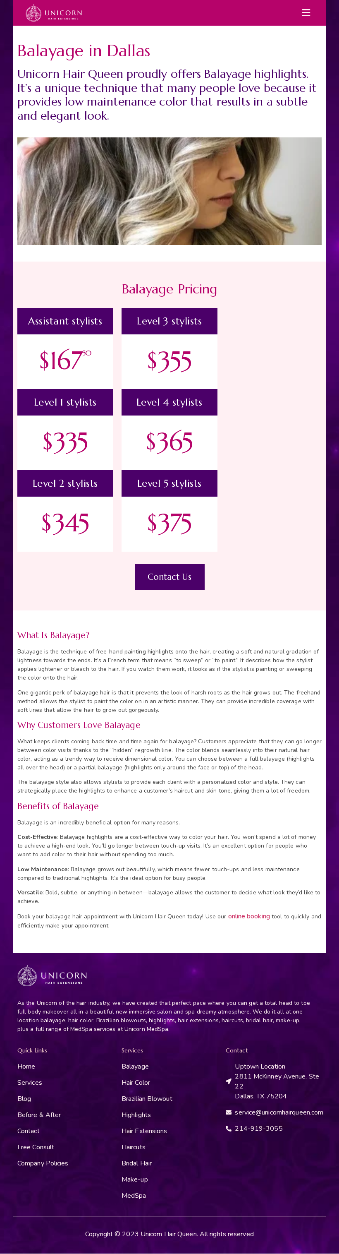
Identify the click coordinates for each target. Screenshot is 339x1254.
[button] (306, 13)
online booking (249, 916)
